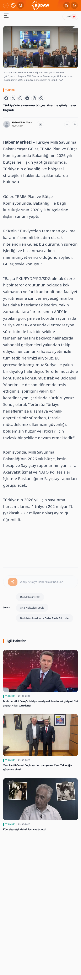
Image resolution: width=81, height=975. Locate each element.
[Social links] (6, 5)
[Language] (13, 5)
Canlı (68, 16)
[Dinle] (40, 124)
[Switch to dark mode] (66, 5)
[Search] (20, 5)
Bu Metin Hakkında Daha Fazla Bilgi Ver (44, 618)
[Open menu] (6, 16)
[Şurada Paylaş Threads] (34, 98)
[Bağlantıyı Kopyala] (41, 98)
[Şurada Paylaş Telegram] (27, 98)
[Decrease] (67, 124)
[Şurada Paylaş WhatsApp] (20, 98)
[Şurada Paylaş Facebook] (6, 98)
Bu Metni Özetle (30, 597)
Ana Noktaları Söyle (32, 607)
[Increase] (75, 124)
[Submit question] (12, 582)
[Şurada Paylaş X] (13, 98)
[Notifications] (74, 5)
